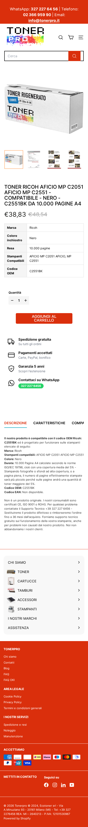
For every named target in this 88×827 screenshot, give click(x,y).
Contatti (9, 662)
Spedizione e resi (15, 724)
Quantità (15, 292)
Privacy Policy (13, 702)
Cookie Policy (12, 696)
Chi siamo (10, 656)
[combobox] (44, 56)
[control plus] (26, 300)
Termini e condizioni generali (23, 708)
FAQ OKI (9, 680)
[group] (13, 159)
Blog (6, 668)
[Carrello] (71, 37)
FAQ (6, 674)
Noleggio (10, 730)
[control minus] (12, 300)
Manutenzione (13, 736)
